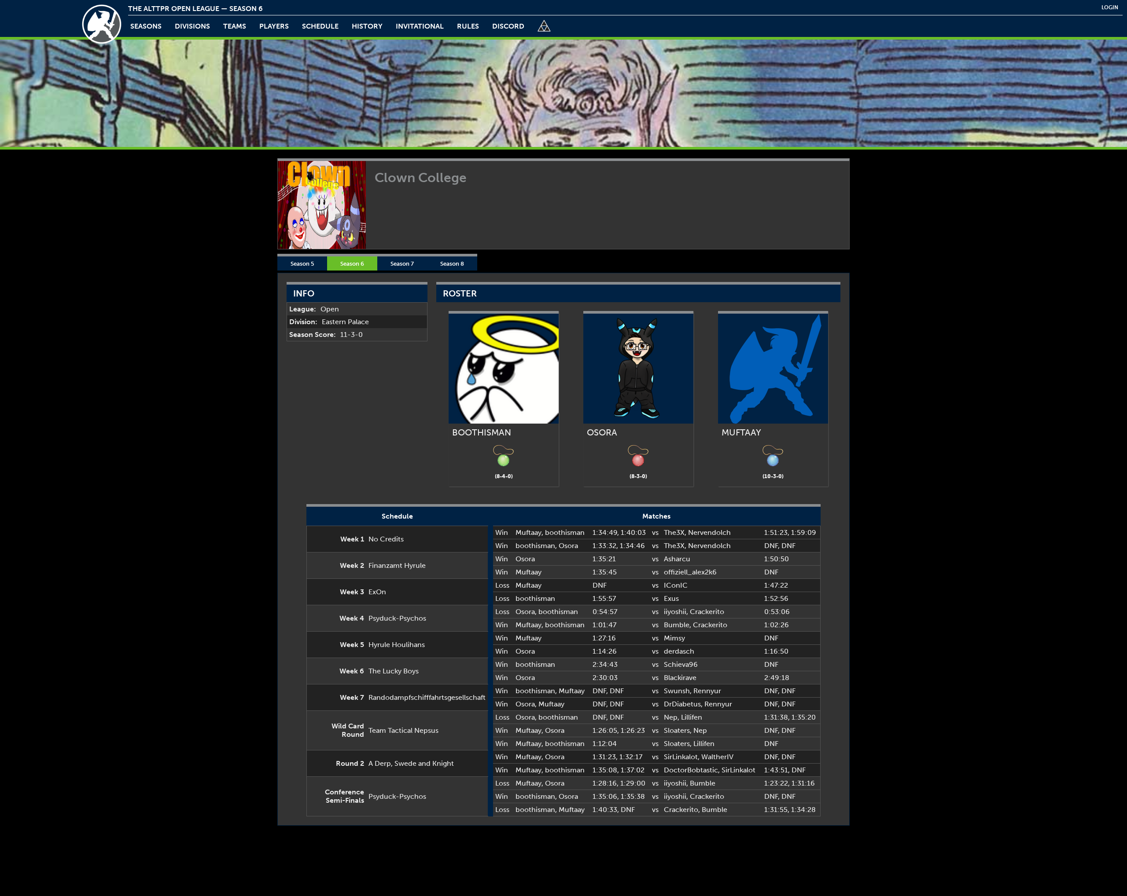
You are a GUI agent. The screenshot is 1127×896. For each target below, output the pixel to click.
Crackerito (707, 611)
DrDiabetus (682, 704)
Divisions (192, 26)
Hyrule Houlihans (396, 644)
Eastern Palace (345, 322)
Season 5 (302, 263)
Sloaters (677, 730)
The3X (674, 532)
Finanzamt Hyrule (397, 565)
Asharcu (677, 559)
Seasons (146, 26)
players (274, 26)
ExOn (377, 592)
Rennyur (707, 691)
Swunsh (677, 691)
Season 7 (402, 263)
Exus (671, 598)
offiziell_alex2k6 (690, 572)
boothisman (565, 532)
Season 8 (452, 263)
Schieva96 (681, 664)
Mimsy (674, 638)
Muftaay (528, 532)
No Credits (386, 539)
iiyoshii (675, 611)
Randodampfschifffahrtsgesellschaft (427, 697)
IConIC (676, 585)
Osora (568, 545)
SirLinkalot (681, 757)
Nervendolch (709, 532)
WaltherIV (717, 757)
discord (508, 26)
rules (468, 26)
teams (234, 26)
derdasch (679, 651)
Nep (671, 717)
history (367, 26)
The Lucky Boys (393, 671)
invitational (420, 26)
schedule (320, 26)
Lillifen (691, 717)
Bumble (676, 625)
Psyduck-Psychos (397, 618)
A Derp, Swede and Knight (411, 763)
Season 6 (352, 263)
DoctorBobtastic (691, 770)
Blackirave (680, 677)
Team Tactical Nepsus (403, 730)
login (1109, 7)
